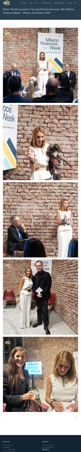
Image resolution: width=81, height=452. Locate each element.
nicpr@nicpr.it (49, 447)
